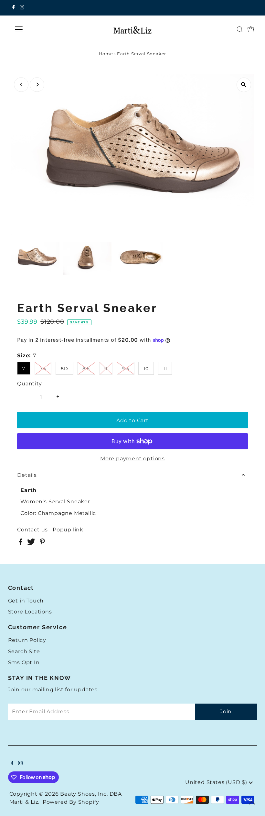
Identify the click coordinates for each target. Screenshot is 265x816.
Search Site (24, 651)
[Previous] (21, 84)
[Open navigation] (39, 29)
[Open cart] (251, 29)
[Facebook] (13, 8)
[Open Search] (240, 29)
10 (146, 368)
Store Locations (30, 612)
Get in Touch (26, 601)
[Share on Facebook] (21, 543)
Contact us (32, 529)
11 (165, 368)
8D (64, 368)
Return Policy (27, 640)
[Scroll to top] (252, 803)
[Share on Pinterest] (42, 543)
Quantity (29, 384)
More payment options (132, 458)
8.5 (86, 368)
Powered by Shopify (71, 802)
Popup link (68, 529)
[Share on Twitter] (32, 543)
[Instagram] (22, 8)
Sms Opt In (24, 662)
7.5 (43, 368)
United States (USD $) (217, 782)
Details (27, 475)
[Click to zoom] (244, 85)
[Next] (37, 84)
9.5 (125, 368)
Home (106, 53)
